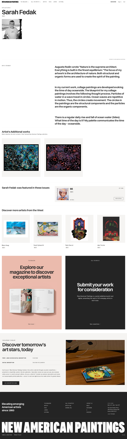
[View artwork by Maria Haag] (16, 229)
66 (71, 188)
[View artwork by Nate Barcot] (79, 229)
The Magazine (47, 403)
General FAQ (68, 407)
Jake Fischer (101, 245)
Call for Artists (69, 403)
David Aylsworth (39, 245)
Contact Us (89, 403)
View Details (118, 198)
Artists (46, 405)
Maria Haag (5, 245)
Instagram (89, 407)
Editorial (46, 412)
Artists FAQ (68, 405)
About (88, 405)
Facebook (89, 412)
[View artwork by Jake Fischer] (111, 229)
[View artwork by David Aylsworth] (48, 229)
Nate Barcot (69, 245)
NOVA (45, 407)
